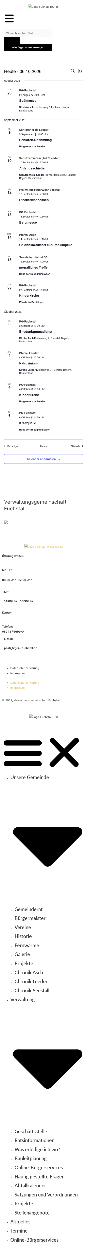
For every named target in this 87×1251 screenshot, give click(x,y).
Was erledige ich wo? (37, 1149)
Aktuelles (20, 1222)
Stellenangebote (32, 1213)
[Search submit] (12, 40)
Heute (43, 446)
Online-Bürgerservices (39, 1167)
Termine (19, 1231)
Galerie (22, 954)
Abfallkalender (30, 1186)
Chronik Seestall (32, 991)
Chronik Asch (29, 972)
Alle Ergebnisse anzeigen (28, 47)
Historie (23, 936)
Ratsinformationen (34, 1140)
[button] (43, 752)
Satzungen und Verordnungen (46, 1195)
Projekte (24, 963)
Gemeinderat (29, 909)
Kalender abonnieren (41, 459)
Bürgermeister (30, 918)
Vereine (23, 927)
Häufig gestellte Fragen (40, 1177)
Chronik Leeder (31, 981)
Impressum (17, 673)
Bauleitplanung (31, 1158)
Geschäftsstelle (31, 1131)
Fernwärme (27, 945)
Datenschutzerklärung (24, 668)
